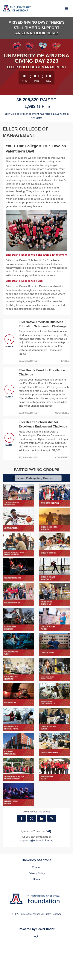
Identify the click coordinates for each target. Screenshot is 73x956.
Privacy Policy (36, 873)
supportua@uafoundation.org (36, 840)
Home (36, 879)
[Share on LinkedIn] (41, 818)
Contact (36, 867)
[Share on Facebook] (21, 818)
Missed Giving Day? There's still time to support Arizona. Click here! (36, 27)
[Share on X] (31, 818)
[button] (51, 818)
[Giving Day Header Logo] (17, 8)
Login (36, 936)
